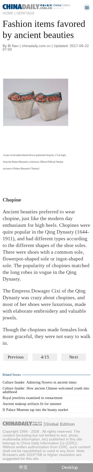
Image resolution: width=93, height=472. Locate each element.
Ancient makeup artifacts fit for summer (32, 404)
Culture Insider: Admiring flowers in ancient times (39, 382)
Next (73, 357)
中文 (23, 467)
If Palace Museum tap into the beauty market (35, 410)
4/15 (45, 357)
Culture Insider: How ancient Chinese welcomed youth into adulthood (46, 390)
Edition (61, 5)
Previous (16, 357)
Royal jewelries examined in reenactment (33, 398)
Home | (9, 13)
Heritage (26, 13)
